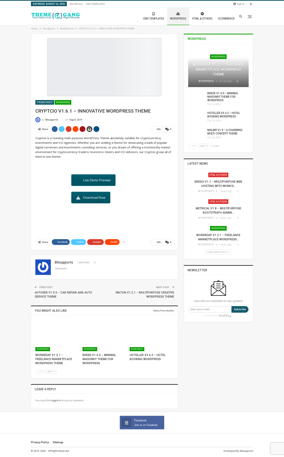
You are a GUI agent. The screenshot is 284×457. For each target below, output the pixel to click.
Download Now (94, 197)
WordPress (76, 4)
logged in (55, 400)
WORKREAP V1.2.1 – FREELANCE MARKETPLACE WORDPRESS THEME (218, 69)
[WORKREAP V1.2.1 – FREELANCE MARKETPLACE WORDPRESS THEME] (57, 335)
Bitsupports (246, 451)
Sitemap (58, 442)
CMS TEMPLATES (95, 4)
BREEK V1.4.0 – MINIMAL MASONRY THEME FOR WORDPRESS (222, 97)
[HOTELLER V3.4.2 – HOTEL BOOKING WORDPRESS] (151, 335)
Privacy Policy (40, 442)
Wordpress (63, 102)
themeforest (45, 102)
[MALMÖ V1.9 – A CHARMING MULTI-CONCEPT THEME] (196, 134)
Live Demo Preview (97, 180)
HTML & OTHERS (202, 18)
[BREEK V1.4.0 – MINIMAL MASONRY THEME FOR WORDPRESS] (104, 335)
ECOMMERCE (226, 18)
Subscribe (240, 309)
